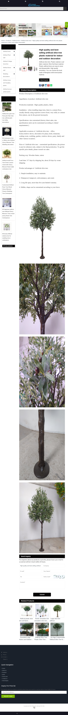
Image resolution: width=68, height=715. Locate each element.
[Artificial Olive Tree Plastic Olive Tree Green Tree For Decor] (42, 629)
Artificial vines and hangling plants (7, 82)
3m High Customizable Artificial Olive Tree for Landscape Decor (57, 639)
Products (8, 40)
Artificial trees (16, 40)
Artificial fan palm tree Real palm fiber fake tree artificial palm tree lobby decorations (8, 118)
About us (4, 670)
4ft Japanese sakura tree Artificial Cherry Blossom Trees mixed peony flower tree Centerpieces (8, 214)
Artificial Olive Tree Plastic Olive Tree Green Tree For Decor (41, 639)
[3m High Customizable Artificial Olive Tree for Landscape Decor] (57, 629)
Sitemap (38, 706)
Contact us (4, 678)
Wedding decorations (6, 75)
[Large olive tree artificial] (57, 610)
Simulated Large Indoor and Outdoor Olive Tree (25, 639)
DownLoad (5, 676)
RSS (41, 706)
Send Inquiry (44, 80)
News (3, 674)
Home (3, 40)
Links (35, 706)
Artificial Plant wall (7, 56)
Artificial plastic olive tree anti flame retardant (26, 621)
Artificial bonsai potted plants (7, 90)
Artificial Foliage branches (7, 63)
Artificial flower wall (7, 69)
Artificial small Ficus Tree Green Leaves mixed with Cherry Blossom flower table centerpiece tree (8, 165)
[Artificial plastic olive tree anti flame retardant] (26, 610)
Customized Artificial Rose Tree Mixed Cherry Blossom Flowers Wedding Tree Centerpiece (8, 189)
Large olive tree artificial (55, 620)
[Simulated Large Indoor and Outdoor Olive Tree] (26, 629)
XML (44, 706)
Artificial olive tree (26, 40)
